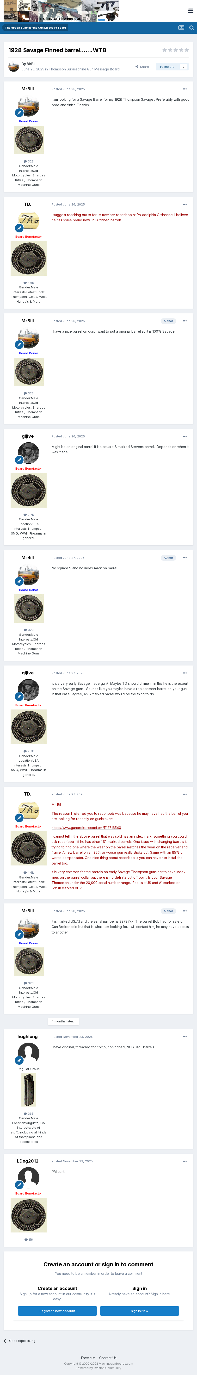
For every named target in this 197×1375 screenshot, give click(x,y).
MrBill (32, 64)
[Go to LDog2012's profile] (28, 1178)
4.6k (30, 283)
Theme (86, 1358)
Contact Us (108, 1358)
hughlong (28, 1036)
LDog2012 (27, 1160)
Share (143, 66)
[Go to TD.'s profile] (28, 221)
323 (30, 161)
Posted (68, 89)
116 (30, 1239)
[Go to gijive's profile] (28, 453)
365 (30, 1113)
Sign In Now (139, 1311)
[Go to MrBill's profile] (13, 66)
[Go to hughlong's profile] (28, 1053)
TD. (27, 204)
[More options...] (185, 89)
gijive (28, 436)
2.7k (30, 514)
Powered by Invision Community (98, 1368)
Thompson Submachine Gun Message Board (84, 69)
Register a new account (57, 1311)
